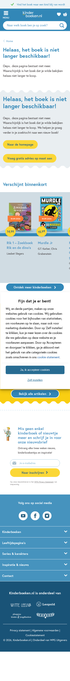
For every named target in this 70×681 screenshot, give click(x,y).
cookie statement (48, 357)
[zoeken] (63, 25)
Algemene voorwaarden (45, 630)
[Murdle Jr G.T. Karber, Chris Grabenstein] (51, 226)
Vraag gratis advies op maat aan (29, 158)
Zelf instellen (35, 380)
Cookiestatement (35, 635)
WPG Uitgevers (58, 640)
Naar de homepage (20, 144)
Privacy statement (20, 630)
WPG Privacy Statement (44, 482)
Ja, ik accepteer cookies (35, 369)
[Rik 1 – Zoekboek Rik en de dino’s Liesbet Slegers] (20, 226)
